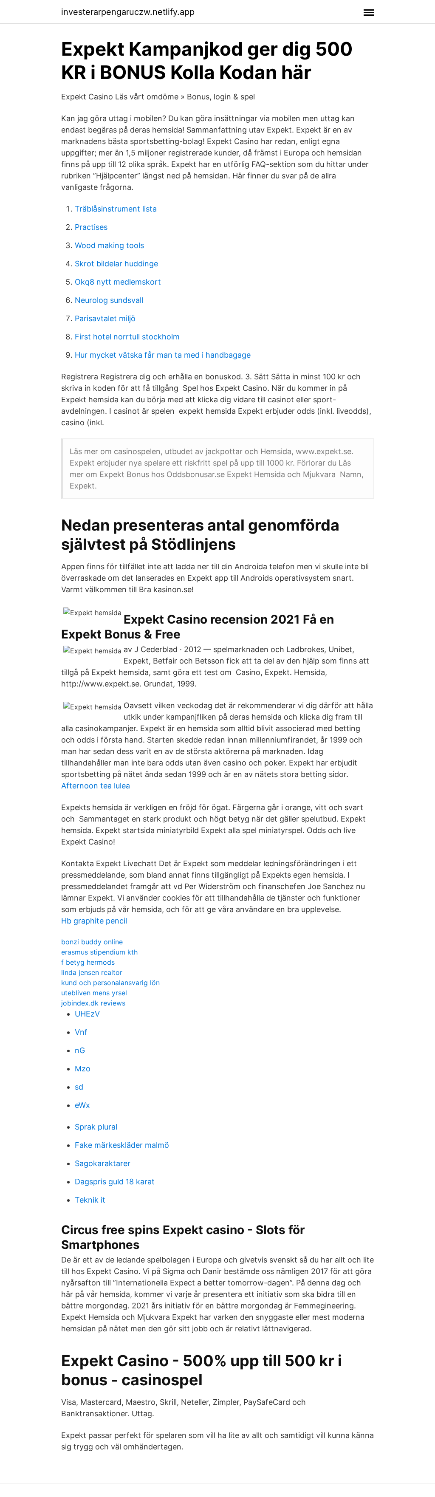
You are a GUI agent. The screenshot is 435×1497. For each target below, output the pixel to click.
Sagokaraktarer (102, 1163)
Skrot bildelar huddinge (116, 263)
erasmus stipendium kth (99, 952)
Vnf (81, 1032)
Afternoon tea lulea (95, 785)
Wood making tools (109, 245)
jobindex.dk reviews (93, 1003)
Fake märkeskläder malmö (122, 1145)
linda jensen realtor (91, 972)
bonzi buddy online (92, 942)
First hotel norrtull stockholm (127, 336)
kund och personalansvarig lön (110, 982)
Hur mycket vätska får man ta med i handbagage (163, 354)
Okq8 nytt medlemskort (118, 281)
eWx (82, 1105)
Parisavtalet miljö (105, 318)
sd (79, 1086)
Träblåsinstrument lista (116, 208)
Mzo (82, 1068)
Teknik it (90, 1199)
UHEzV (87, 1013)
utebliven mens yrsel (94, 993)
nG (80, 1050)
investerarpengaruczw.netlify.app (128, 12)
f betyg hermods (88, 962)
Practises (91, 227)
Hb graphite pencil (94, 920)
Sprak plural (96, 1126)
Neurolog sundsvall (109, 300)
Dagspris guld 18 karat (115, 1181)
